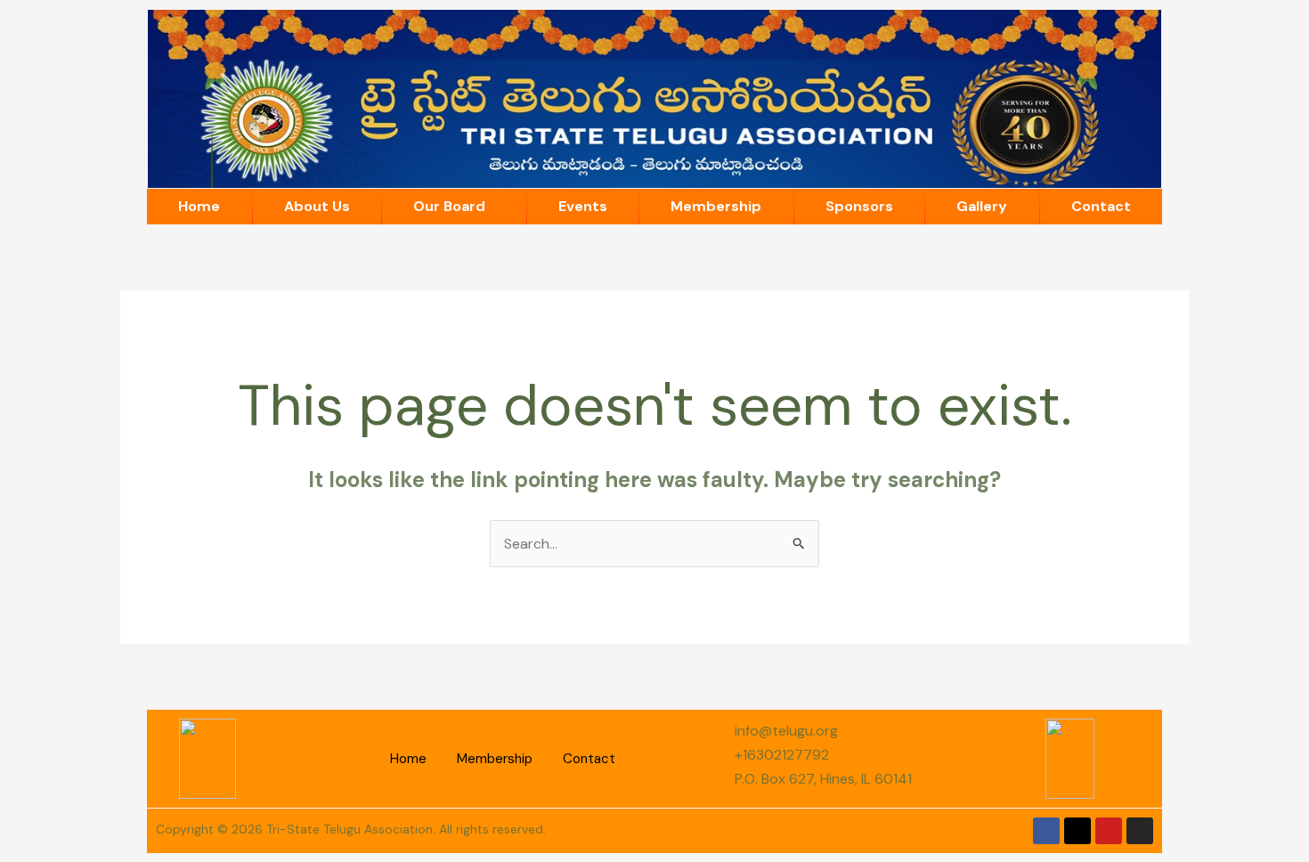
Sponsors (859, 206)
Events (582, 206)
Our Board (449, 206)
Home (199, 206)
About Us (317, 206)
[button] (454, 206)
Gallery (981, 206)
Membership (716, 206)
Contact (1101, 206)
